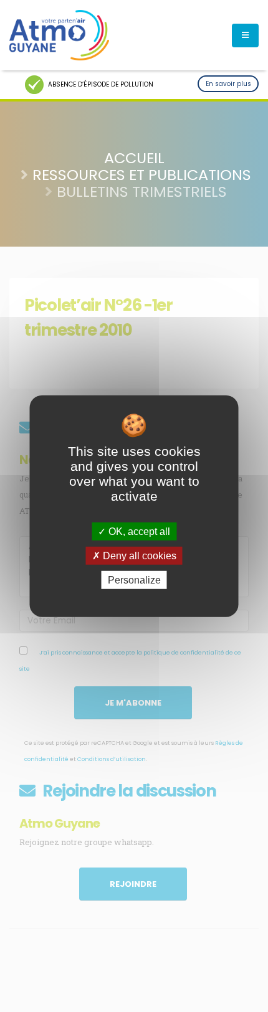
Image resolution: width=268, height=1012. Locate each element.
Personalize (134, 580)
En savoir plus (228, 83)
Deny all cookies (138, 555)
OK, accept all (138, 531)
